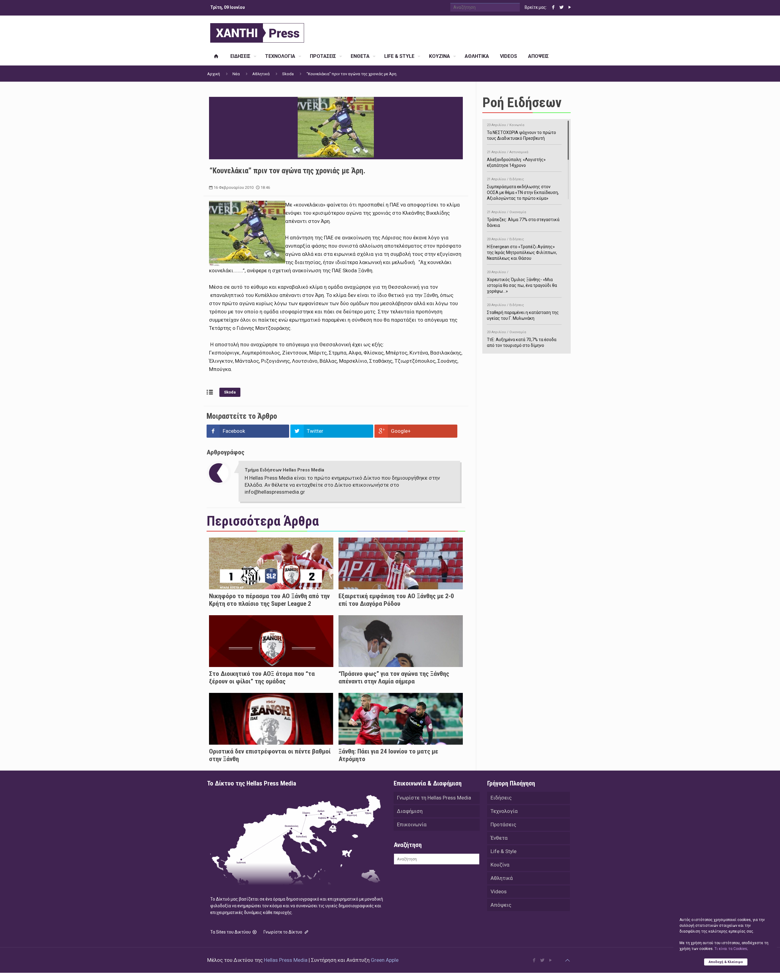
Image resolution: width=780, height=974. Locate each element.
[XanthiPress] (257, 31)
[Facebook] (553, 7)
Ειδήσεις (501, 798)
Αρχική (213, 74)
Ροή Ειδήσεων (522, 102)
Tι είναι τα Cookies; (731, 949)
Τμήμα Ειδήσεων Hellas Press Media (284, 470)
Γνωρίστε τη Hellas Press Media (434, 798)
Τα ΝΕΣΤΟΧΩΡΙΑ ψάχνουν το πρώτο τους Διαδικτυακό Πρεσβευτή (521, 132)
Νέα (236, 74)
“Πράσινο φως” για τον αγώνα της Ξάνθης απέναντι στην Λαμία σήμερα (394, 677)
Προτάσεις (503, 824)
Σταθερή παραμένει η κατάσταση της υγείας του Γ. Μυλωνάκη (523, 312)
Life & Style (503, 851)
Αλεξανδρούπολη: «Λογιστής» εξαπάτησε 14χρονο (516, 159)
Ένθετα (499, 838)
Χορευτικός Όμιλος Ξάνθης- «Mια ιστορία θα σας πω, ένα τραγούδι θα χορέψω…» (522, 282)
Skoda (288, 74)
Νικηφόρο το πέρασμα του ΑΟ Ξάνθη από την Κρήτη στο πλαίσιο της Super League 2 (269, 599)
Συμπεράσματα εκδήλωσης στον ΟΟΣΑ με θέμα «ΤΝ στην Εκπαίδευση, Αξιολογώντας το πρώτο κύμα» (523, 189)
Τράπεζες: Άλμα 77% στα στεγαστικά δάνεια (523, 219)
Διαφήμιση (410, 811)
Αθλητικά (261, 74)
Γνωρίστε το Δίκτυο (283, 932)
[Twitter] (561, 7)
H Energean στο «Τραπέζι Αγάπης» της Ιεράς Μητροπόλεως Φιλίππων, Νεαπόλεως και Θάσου (522, 249)
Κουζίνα (500, 865)
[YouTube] (569, 7)
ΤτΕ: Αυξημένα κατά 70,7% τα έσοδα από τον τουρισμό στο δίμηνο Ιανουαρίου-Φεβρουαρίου (521, 342)
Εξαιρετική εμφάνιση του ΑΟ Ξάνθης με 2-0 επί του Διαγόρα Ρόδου (396, 599)
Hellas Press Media (285, 960)
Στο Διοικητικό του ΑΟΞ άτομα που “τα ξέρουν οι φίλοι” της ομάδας (262, 677)
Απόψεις (501, 905)
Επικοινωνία (412, 824)
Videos (499, 891)
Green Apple (385, 960)
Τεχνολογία (504, 811)
